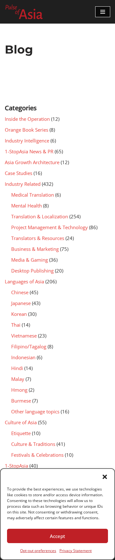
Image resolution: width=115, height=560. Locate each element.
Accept (57, 536)
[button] (105, 477)
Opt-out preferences (38, 550)
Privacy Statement (75, 550)
